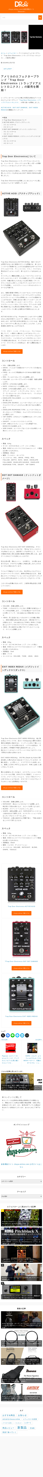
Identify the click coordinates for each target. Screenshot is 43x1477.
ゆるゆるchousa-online (11, 1419)
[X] (3, 1035)
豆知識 (32, 1428)
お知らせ (22, 1415)
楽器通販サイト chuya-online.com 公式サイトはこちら (21, 1165)
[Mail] (27, 1035)
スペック (10, 127)
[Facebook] (8, 1035)
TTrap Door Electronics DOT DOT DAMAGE (21, 961)
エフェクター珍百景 (30, 1419)
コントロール (11, 124)
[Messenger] (17, 1035)
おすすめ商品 (8, 1415)
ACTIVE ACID (6, 107)
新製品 (22, 1427)
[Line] (13, 1035)
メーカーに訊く (7, 1423)
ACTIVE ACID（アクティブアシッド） (17, 122)
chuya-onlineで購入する (12, 351)
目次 (5, 117)
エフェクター (8, 69)
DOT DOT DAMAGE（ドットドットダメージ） (20, 129)
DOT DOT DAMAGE (20, 107)
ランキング (19, 1423)
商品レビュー (8, 1428)
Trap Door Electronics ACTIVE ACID (21, 906)
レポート (28, 1423)
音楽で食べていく (9, 1432)
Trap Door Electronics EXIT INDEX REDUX (21, 1016)
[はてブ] (22, 1035)
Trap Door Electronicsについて (15, 120)
